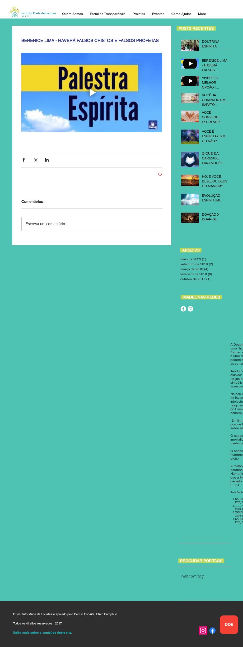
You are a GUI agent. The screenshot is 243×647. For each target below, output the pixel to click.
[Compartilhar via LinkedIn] (47, 160)
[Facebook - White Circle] (183, 309)
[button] (72, 13)
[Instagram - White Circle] (190, 309)
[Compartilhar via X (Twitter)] (35, 160)
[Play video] (91, 92)
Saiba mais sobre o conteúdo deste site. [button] (42, 632)
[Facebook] (212, 630)
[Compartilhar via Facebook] (23, 160)
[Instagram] (203, 630)
